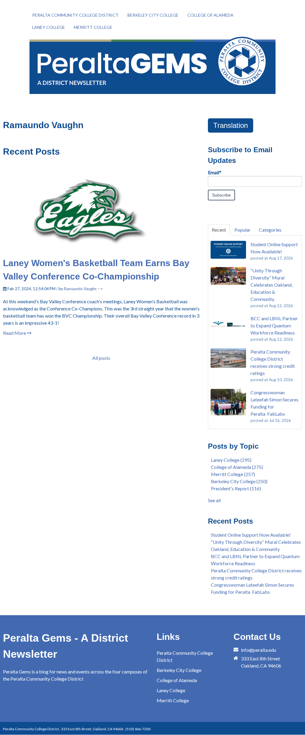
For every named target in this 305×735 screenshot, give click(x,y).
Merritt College (233, 474)
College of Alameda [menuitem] (210, 15)
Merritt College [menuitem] (93, 27)
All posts (101, 358)
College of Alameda (237, 467)
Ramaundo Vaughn (80, 288)
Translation (230, 125)
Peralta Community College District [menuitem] (75, 15)
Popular (242, 230)
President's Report (236, 488)
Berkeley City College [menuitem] (152, 15)
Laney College (231, 460)
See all (214, 500)
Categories (270, 230)
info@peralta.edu (258, 650)
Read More (15, 333)
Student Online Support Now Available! (251, 535)
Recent (219, 230)
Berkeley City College (239, 481)
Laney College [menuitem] (48, 27)
